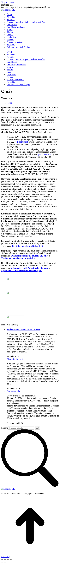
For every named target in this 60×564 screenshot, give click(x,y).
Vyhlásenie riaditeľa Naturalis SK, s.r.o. (29, 256)
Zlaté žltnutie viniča (15, 359)
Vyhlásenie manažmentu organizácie (18, 258)
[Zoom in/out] (10, 559)
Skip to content (7, 2)
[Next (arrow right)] (5, 562)
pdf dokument (21, 142)
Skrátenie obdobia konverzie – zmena (23, 329)
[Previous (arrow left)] (2, 562)
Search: (4, 428)
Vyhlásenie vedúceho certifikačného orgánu (21, 270)
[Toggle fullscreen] (8, 559)
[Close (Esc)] (2, 559)
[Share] (5, 559)
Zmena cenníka (13, 391)
